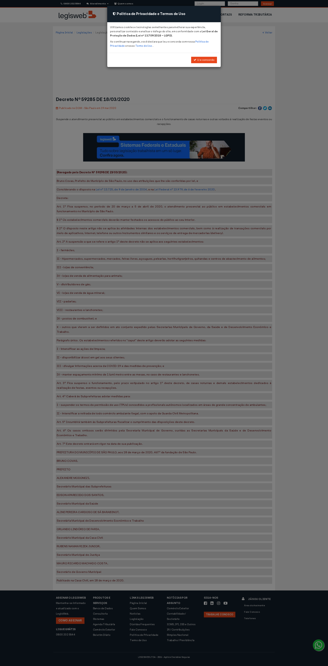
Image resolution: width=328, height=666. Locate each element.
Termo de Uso (144, 45)
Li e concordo (205, 60)
